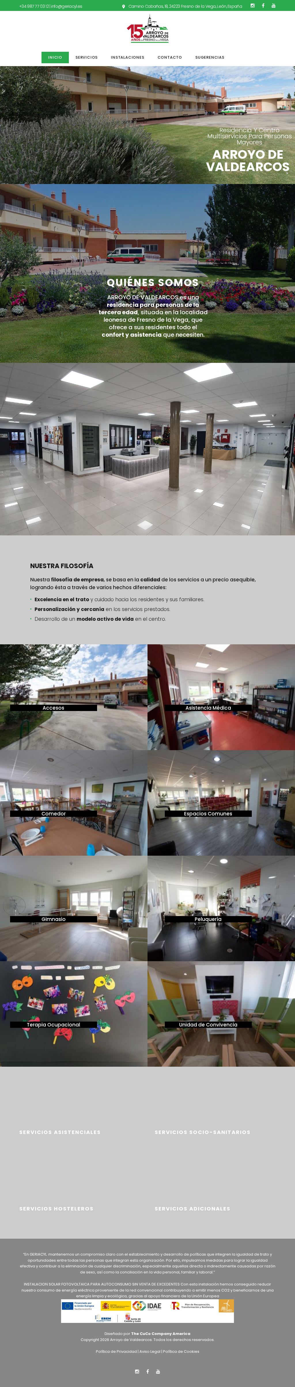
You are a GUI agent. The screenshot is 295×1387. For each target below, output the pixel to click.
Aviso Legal (149, 1351)
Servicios (86, 57)
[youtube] (274, 5)
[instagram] (253, 5)
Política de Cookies (181, 1351)
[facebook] (263, 5)
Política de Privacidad (116, 1351)
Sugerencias (209, 57)
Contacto (170, 57)
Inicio (55, 57)
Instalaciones (127, 57)
